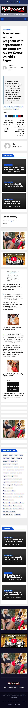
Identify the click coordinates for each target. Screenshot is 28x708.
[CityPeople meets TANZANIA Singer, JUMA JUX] (13, 319)
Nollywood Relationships (9, 511)
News (14, 701)
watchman (13, 65)
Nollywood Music (7, 505)
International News (8, 467)
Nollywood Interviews (8, 499)
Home (4, 701)
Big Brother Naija (13, 461)
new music (6, 473)
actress (21, 455)
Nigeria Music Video (8, 482)
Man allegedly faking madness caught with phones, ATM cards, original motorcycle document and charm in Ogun (13, 306)
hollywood (14, 464)
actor (16, 455)
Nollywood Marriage (8, 502)
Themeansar (14, 697)
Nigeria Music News (17, 479)
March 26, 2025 (9, 597)
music (21, 467)
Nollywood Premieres (18, 508)
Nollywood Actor (18, 485)
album (12, 458)
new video (13, 473)
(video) (11, 455)
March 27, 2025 (9, 562)
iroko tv (16, 467)
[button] (22, 19)
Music (18, 701)
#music (11, 70)
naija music (10, 470)
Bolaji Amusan (6, 464)
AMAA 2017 (19, 458)
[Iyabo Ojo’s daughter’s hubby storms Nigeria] (13, 366)
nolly (4, 485)
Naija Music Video (19, 470)
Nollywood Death (7, 496)
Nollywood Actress (7, 487)
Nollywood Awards (7, 493)
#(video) (21, 67)
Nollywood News (7, 29)
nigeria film (6, 476)
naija (4, 470)
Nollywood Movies (19, 502)
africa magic (6, 458)
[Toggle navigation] (13, 19)
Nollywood (9, 701)
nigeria (19, 473)
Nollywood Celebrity (19, 493)
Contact (23, 701)
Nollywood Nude (7, 508)
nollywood (10, 485)
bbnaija (5, 461)
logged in (12, 221)
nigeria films (14, 476)
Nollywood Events (17, 496)
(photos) (5, 455)
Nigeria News (18, 482)
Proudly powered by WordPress (9, 695)
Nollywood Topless (7, 514)
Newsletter (10, 704)
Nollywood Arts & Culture (9, 490)
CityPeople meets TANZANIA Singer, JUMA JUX (12, 203)
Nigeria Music (6, 479)
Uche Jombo (17, 514)
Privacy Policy (17, 704)
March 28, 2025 (9, 544)
